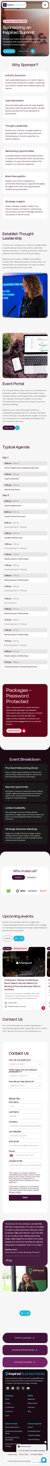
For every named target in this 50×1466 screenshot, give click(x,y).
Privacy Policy (23, 1454)
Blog (29, 1411)
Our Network (9, 1407)
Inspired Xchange (33, 1439)
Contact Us (9, 1411)
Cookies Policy (12, 1454)
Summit (30, 1427)
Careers (8, 1403)
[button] (45, 5)
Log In (7, 1415)
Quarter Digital (37, 1454)
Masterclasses (32, 1403)
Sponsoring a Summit (12, 1427)
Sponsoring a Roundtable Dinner (13, 1432)
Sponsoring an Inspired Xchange (13, 1445)
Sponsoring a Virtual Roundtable (12, 1439)
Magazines (31, 1399)
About (7, 1399)
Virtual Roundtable (34, 1435)
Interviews (31, 1407)
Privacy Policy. (15, 1192)
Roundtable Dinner (34, 1431)
